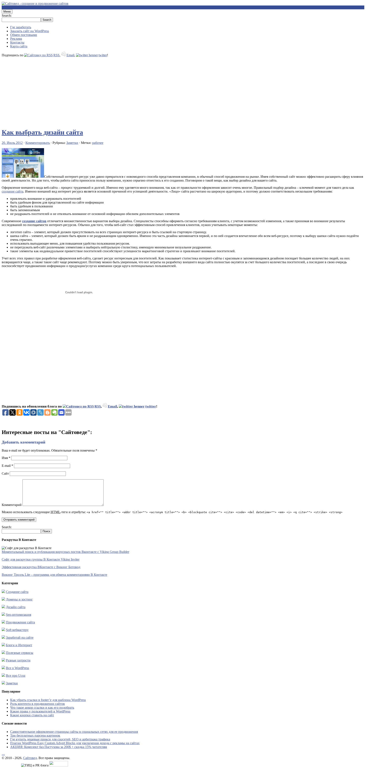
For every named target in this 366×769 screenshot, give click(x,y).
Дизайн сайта (15, 607)
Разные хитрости (18, 660)
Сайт (5, 473)
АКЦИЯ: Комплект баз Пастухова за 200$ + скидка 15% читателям (58, 747)
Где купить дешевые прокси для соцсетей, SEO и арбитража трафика (60, 739)
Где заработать (20, 27)
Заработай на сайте (19, 637)
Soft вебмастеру (17, 630)
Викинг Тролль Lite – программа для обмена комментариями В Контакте (54, 574)
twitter (102, 55)
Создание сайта (17, 592)
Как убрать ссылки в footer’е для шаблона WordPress (48, 700)
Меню (7, 11)
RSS (56, 55)
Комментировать (37, 143)
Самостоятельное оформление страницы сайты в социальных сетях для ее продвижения (74, 731)
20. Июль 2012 (12, 143)
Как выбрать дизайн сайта (42, 132)
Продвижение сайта (20, 622)
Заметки (72, 143)
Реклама (16, 38)
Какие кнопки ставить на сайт (32, 715)
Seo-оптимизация (18, 614)
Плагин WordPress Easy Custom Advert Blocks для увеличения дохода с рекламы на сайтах (75, 743)
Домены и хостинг (19, 599)
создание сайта (12, 191)
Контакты (17, 42)
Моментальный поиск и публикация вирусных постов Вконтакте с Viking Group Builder (65, 552)
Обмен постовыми (23, 35)
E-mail (7, 465)
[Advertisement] (129, 90)
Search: (7, 15)
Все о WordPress (17, 668)
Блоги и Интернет (19, 645)
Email (70, 55)
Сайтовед (30, 758)
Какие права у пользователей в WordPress (40, 711)
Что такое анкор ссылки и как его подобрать (42, 707)
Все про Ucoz (15, 675)
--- (3, 754)
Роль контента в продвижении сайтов (37, 704)
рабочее (97, 143)
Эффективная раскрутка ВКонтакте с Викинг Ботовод (41, 567)
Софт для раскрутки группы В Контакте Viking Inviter (40, 559)
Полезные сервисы (19, 653)
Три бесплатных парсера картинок (35, 735)
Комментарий (12, 505)
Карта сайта (18, 46)
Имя (6, 458)
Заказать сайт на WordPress (29, 31)
